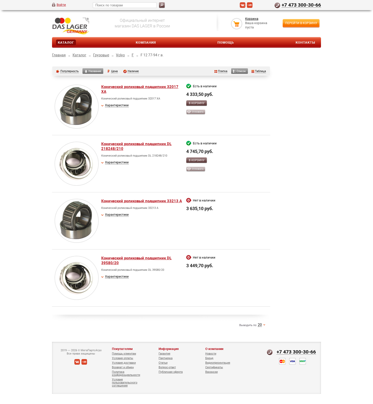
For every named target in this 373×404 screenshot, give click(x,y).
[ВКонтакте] (242, 6)
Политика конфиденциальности (126, 373)
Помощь (225, 42)
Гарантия (164, 353)
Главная (59, 55)
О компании (214, 349)
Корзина (251, 19)
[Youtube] (249, 6)
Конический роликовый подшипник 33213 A (141, 201)
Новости (210, 353)
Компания (146, 42)
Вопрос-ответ (167, 367)
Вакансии (211, 372)
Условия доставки (124, 362)
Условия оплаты (122, 358)
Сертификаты (214, 367)
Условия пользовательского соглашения (124, 382)
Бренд (209, 358)
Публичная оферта (171, 372)
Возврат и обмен (123, 367)
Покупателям (122, 349)
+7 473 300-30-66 (301, 5)
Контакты (305, 42)
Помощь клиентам (124, 353)
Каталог (66, 42)
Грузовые (101, 55)
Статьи (163, 362)
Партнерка (166, 358)
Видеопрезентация (217, 362)
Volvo (120, 55)
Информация (169, 349)
